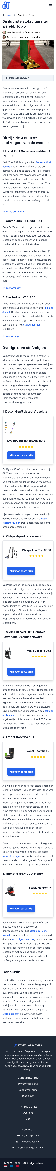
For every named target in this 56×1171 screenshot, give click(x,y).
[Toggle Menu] (50, 5)
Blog (28, 1118)
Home (9, 15)
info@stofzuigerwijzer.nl (30, 1147)
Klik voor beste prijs (21, 455)
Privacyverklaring (28, 1083)
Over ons (28, 1112)
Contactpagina (30, 1135)
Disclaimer (28, 1095)
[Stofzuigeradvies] (7, 5)
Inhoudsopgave (19, 77)
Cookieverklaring (28, 1089)
